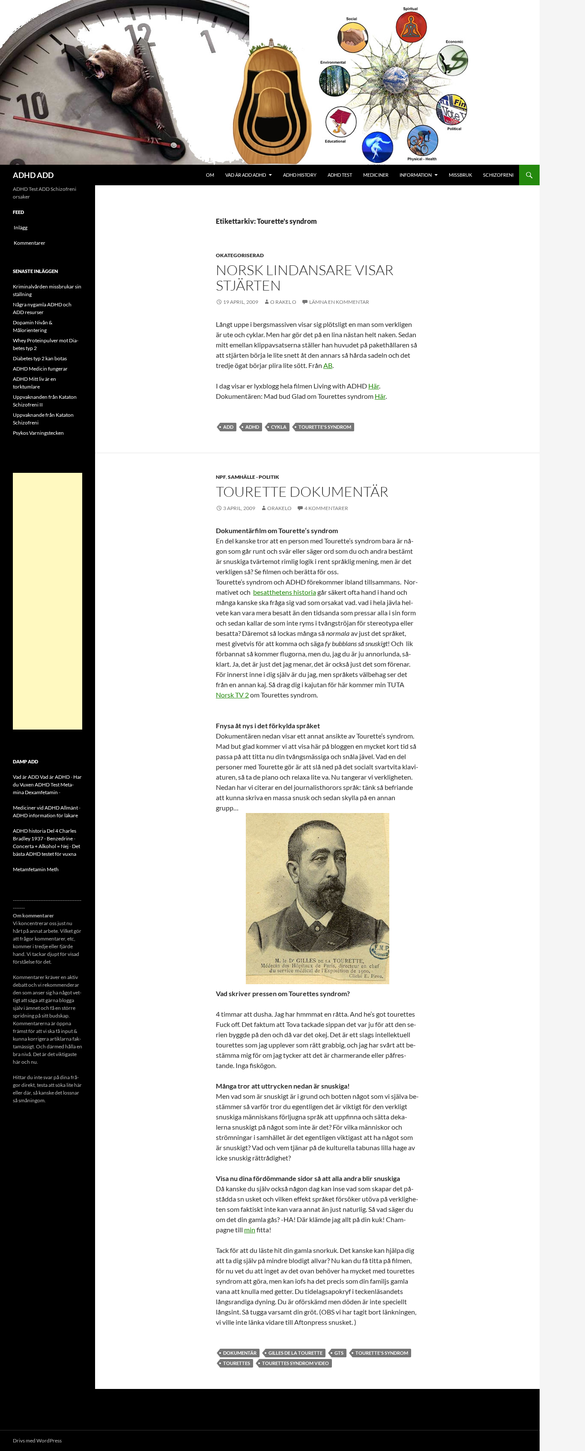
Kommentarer (29, 243)
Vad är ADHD (55, 777)
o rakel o (283, 302)
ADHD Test (340, 175)
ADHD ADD (33, 175)
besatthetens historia (284, 592)
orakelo (279, 508)
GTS (338, 1353)
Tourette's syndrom (324, 427)
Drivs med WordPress (37, 1440)
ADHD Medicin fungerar (40, 368)
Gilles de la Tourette (295, 1353)
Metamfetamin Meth (36, 869)
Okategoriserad (240, 255)
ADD (228, 427)
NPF (221, 477)
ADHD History (299, 175)
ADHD (252, 427)
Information (416, 175)
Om (210, 175)
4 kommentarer (326, 508)
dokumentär (240, 1353)
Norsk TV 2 (232, 695)
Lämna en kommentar (339, 302)
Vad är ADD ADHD (245, 175)
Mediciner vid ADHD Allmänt (45, 807)
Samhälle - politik (253, 477)
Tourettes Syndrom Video (295, 1363)
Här (373, 386)
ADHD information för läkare (45, 815)
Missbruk (460, 175)
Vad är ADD (26, 777)
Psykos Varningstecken (38, 433)
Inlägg (20, 227)
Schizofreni (498, 175)
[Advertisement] (47, 601)
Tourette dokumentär (302, 491)
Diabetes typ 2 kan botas (40, 358)
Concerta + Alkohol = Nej (41, 846)
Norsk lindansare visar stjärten (305, 277)
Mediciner (375, 175)
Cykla (279, 427)
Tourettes (236, 1363)
